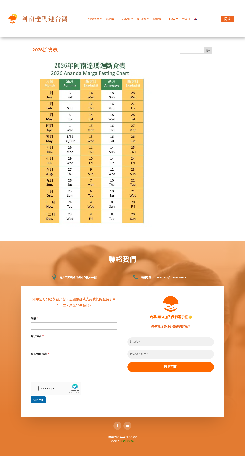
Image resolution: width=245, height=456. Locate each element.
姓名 (34, 318)
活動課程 (126, 18)
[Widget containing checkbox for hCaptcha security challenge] (56, 388)
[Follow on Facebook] (118, 426)
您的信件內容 (40, 354)
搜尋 (208, 50)
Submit (38, 400)
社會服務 (141, 18)
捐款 (227, 19)
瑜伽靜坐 (110, 18)
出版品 (171, 18)
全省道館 (186, 18)
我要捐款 (157, 18)
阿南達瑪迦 (93, 18)
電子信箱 (37, 336)
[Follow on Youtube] (128, 426)
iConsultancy (127, 440)
